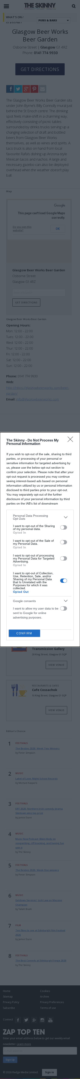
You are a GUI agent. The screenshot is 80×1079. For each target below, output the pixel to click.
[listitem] (40, 517)
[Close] (72, 441)
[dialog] (40, 539)
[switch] (63, 527)
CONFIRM (24, 633)
